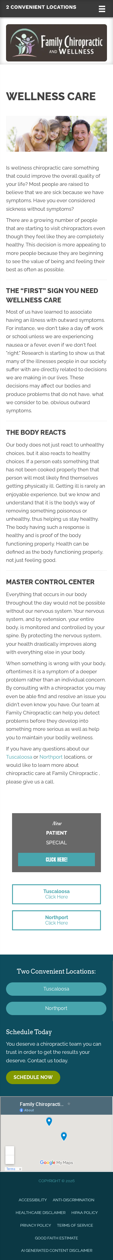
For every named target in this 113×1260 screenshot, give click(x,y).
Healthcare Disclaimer (40, 1212)
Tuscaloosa (19, 757)
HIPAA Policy (84, 1212)
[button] (56, 859)
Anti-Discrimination (73, 1200)
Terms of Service (75, 1225)
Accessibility (33, 1200)
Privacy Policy (35, 1225)
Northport (51, 757)
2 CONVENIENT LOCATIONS (41, 7)
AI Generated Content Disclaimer (56, 1250)
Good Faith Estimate (56, 1238)
